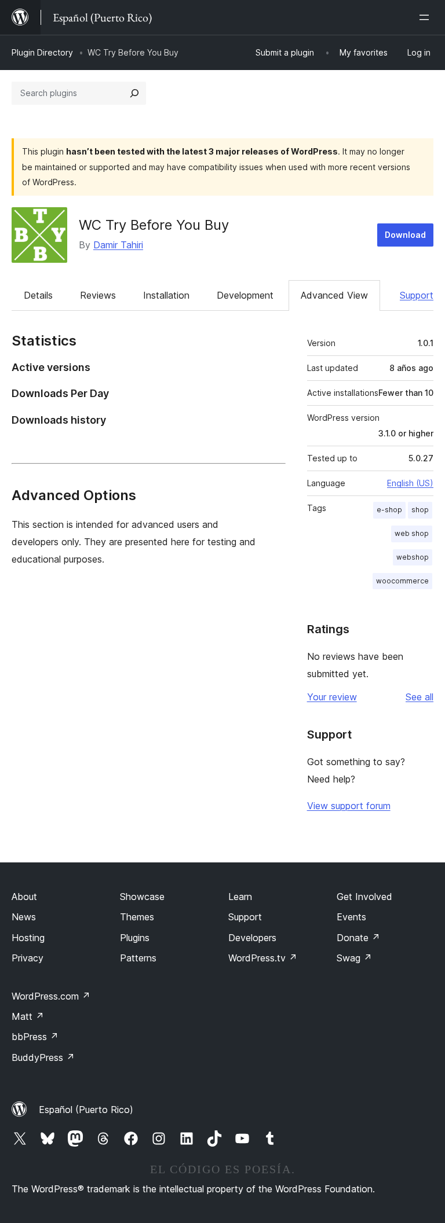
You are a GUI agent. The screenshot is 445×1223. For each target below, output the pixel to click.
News (24, 917)
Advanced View (334, 295)
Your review (332, 697)
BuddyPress (43, 1057)
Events (351, 917)
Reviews (98, 295)
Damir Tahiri (118, 245)
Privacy (27, 958)
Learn (240, 896)
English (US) (410, 483)
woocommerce (402, 580)
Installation (166, 295)
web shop (412, 533)
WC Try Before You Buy (154, 224)
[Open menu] (426, 17)
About (24, 896)
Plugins (134, 937)
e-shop (389, 509)
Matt (28, 1016)
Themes (137, 917)
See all (419, 697)
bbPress (35, 1036)
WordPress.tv (262, 958)
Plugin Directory (42, 52)
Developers (252, 937)
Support (416, 295)
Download (405, 235)
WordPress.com (51, 996)
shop (420, 509)
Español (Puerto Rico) (86, 1109)
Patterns (138, 958)
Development (245, 295)
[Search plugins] (134, 93)
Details (38, 295)
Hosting (28, 937)
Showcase (142, 896)
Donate (358, 937)
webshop (412, 557)
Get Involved (364, 896)
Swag (354, 958)
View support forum (349, 805)
